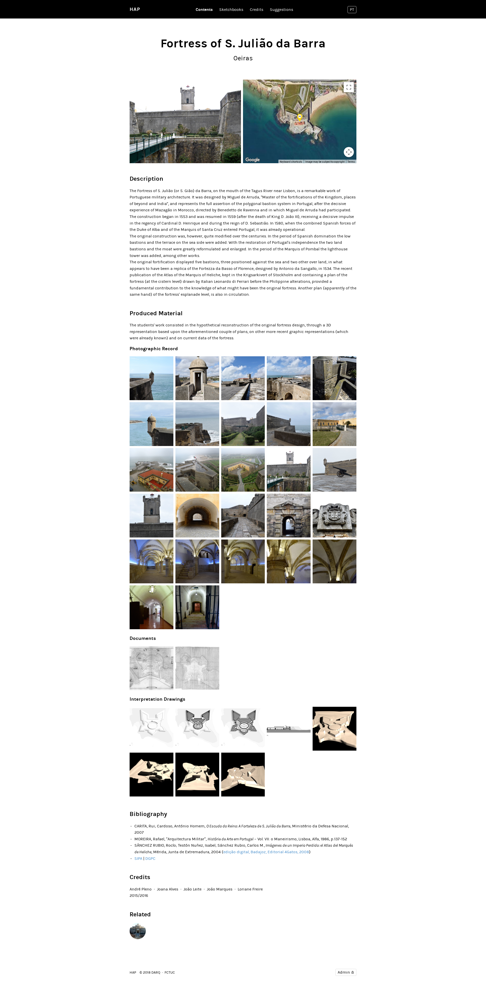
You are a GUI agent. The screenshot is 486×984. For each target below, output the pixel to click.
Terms (351, 161)
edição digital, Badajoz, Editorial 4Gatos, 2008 (266, 851)
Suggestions (281, 9)
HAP (135, 9)
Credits (256, 9)
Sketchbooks (231, 9)
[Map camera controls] (349, 152)
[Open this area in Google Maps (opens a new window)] (252, 160)
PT (352, 9)
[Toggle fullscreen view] (349, 87)
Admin (344, 972)
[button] (299, 117)
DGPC (150, 858)
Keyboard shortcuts (291, 161)
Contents (204, 9)
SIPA (138, 858)
